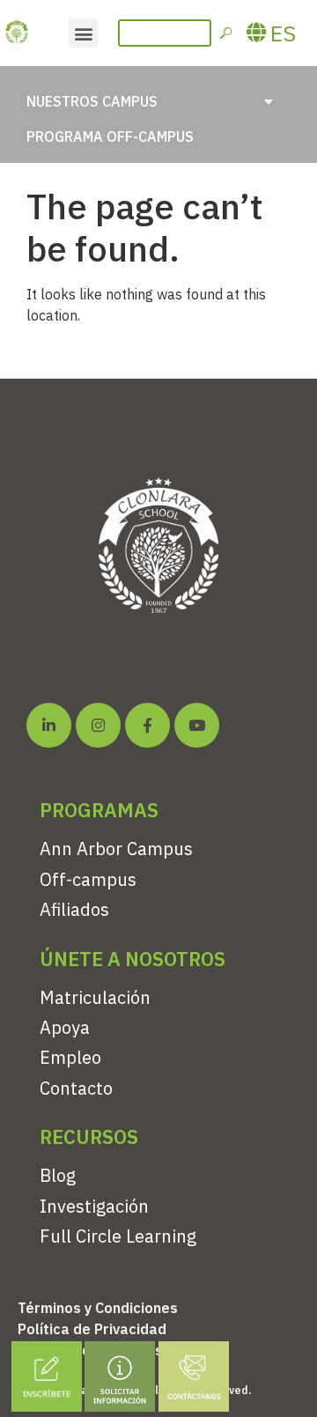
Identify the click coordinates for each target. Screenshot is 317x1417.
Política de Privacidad (92, 1329)
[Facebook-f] (147, 725)
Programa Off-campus (110, 136)
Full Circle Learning (118, 1236)
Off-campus (88, 879)
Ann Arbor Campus (116, 848)
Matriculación (95, 997)
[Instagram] (98, 725)
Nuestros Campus (92, 101)
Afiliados (74, 909)
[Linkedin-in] (48, 725)
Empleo (70, 1057)
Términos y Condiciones (98, 1308)
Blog (58, 1175)
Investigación (94, 1206)
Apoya (65, 1027)
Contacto (76, 1088)
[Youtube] (196, 725)
